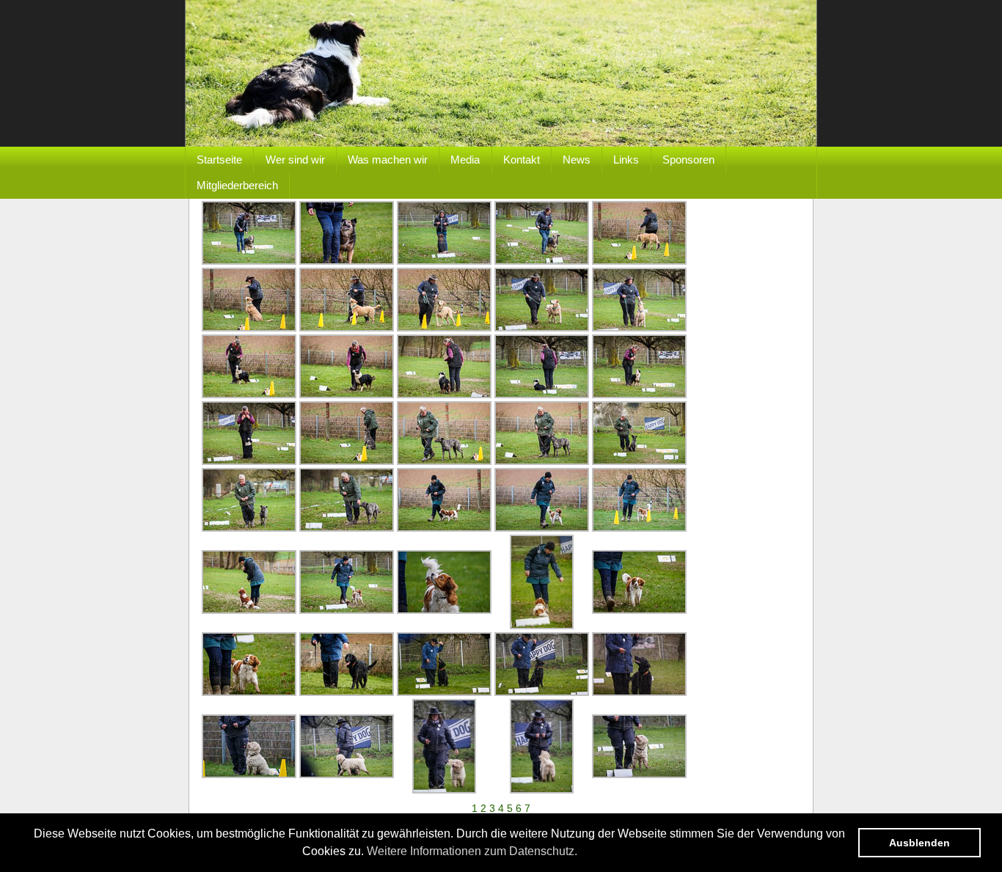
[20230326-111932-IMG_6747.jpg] (346, 261)
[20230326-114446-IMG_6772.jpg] (639, 610)
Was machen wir (388, 159)
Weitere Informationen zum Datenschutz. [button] (472, 851)
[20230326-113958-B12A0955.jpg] (346, 528)
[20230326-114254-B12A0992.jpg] (249, 610)
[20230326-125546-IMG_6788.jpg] (346, 692)
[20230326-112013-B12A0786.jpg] (541, 261)
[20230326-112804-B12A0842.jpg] (249, 394)
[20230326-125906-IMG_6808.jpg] (541, 692)
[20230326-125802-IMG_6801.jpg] (444, 692)
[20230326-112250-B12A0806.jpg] (444, 328)
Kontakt (521, 159)
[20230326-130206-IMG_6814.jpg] (249, 774)
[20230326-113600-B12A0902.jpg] (346, 461)
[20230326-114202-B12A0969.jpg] (444, 528)
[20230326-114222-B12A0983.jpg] (639, 528)
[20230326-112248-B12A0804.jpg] (346, 328)
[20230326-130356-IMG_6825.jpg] (542, 790)
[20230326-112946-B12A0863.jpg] (444, 394)
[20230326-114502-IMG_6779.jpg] (249, 692)
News (576, 159)
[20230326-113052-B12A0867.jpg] (541, 394)
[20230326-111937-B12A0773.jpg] (444, 261)
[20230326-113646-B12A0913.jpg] (444, 461)
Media (465, 159)
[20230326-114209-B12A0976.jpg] (541, 528)
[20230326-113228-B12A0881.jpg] (249, 461)
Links (626, 159)
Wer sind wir (295, 159)
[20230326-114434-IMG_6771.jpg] (542, 625)
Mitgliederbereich (237, 185)
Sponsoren (688, 159)
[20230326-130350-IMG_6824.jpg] (444, 790)
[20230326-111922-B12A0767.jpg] (249, 261)
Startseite (219, 159)
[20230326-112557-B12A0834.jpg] (639, 328)
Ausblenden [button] (919, 843)
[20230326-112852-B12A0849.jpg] (346, 394)
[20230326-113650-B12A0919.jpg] (541, 461)
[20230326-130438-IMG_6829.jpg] (639, 774)
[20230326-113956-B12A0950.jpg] (249, 528)
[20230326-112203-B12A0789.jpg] (639, 261)
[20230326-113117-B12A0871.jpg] (639, 394)
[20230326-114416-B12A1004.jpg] (346, 610)
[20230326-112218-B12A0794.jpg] (249, 328)
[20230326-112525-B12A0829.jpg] (541, 328)
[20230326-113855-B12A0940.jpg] (639, 461)
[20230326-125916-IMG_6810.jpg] (639, 692)
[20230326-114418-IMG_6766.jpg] (444, 610)
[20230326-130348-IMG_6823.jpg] (346, 774)
